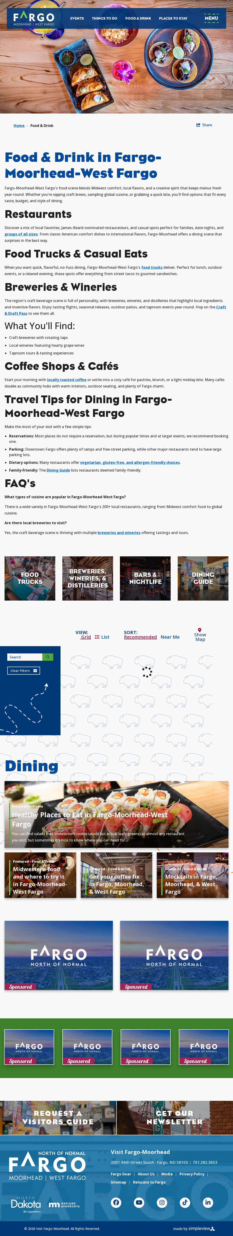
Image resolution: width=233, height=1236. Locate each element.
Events (77, 18)
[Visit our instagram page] (162, 1202)
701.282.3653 (205, 1162)
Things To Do (104, 18)
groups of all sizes (21, 234)
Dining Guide (58, 470)
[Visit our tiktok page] (185, 1202)
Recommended (140, 637)
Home (19, 125)
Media (167, 1174)
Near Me (170, 637)
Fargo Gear (121, 1174)
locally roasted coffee (66, 379)
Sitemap (118, 1182)
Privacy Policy (192, 1174)
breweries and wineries (119, 532)
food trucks (151, 267)
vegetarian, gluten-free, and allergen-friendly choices (130, 462)
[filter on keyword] (47, 657)
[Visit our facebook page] (116, 1202)
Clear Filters (20, 670)
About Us (146, 1174)
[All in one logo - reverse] (47, 1166)
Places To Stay (173, 18)
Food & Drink (138, 18)
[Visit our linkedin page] (208, 1202)
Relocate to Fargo (149, 1182)
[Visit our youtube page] (139, 1202)
